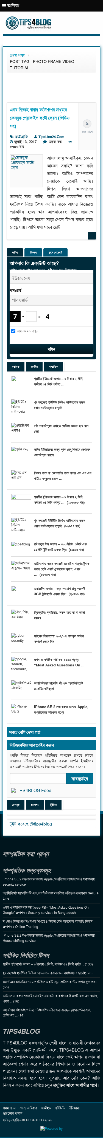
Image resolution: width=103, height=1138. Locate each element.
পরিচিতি (60, 1108)
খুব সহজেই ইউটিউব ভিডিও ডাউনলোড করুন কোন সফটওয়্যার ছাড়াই (59, 404)
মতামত (16, 366)
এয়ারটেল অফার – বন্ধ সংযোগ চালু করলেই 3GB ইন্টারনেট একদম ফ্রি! (59, 591)
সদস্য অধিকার (28, 1108)
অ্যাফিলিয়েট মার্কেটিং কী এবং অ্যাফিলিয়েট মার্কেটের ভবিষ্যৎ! (39, 893)
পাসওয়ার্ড (15, 290)
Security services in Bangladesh (52, 913)
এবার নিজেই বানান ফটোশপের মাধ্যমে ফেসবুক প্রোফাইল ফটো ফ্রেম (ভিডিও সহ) (39, 117)
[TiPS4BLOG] (51, 18)
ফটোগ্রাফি (21, 136)
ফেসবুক (16, 805)
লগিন (15, 252)
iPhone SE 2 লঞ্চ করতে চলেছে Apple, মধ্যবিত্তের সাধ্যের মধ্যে (61, 709)
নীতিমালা (74, 1108)
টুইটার (53, 805)
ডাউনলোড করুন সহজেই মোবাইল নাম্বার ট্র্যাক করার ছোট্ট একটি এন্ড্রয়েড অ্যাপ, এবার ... (61, 569)
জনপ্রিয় (34, 366)
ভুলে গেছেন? (55, 252)
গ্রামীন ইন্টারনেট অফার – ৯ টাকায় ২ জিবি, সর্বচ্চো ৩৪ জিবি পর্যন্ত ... (58, 381)
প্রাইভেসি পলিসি (12, 1113)
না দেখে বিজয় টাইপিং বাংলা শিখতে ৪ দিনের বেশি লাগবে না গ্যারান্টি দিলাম (48, 921)
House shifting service (19, 941)
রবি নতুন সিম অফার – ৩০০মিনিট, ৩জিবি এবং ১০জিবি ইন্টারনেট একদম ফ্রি (60, 546)
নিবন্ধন (33, 252)
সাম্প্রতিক (53, 366)
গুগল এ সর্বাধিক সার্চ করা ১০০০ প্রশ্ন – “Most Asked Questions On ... (59, 662)
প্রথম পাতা (17, 55)
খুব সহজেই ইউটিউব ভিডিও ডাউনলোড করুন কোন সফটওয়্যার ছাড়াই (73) (48, 973)
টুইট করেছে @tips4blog (31, 824)
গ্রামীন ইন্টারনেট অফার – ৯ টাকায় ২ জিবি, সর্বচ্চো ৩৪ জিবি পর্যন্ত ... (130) (48, 964)
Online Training (26, 927)
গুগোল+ (35, 805)
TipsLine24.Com (51, 136)
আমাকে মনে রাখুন (27, 331)
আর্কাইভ (46, 1108)
